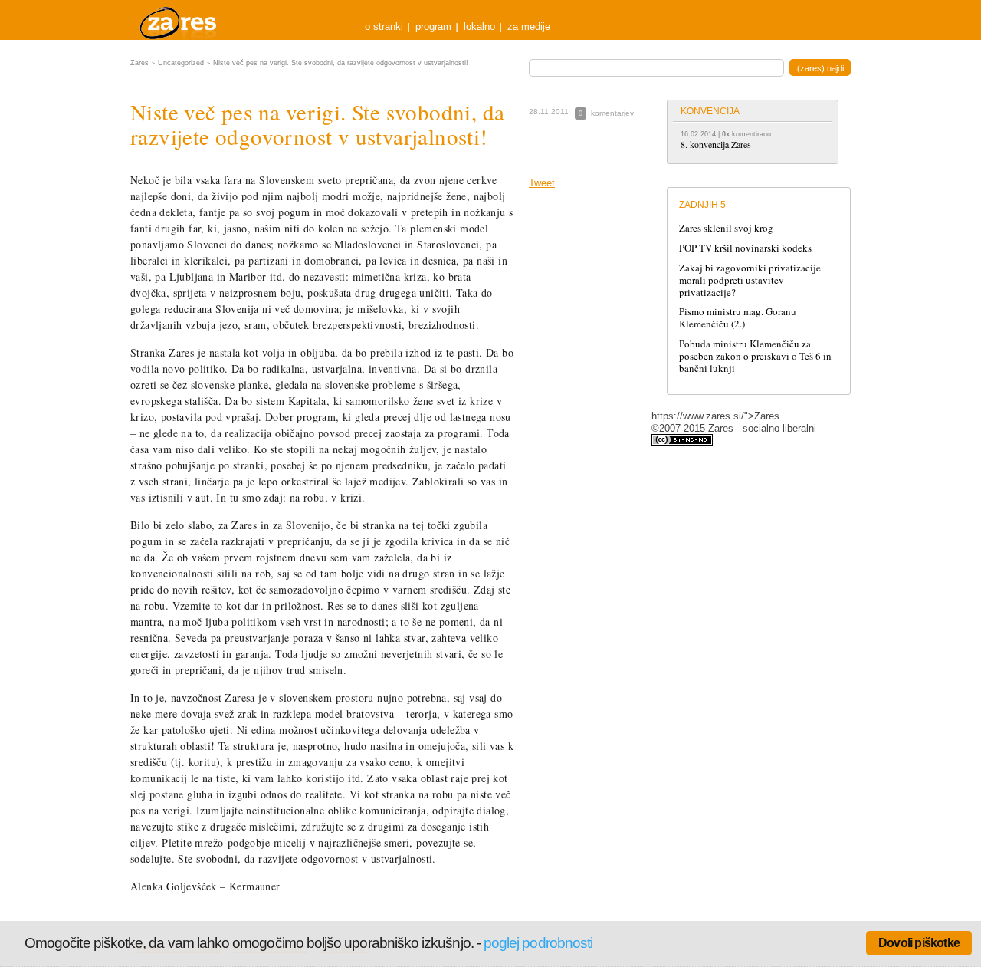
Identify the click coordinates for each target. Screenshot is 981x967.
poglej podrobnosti (538, 943)
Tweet (542, 183)
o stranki (384, 26)
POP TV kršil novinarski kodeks (745, 248)
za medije (528, 26)
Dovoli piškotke (919, 942)
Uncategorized (181, 63)
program (433, 26)
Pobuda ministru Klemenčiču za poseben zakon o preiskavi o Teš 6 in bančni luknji (755, 356)
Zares (179, 20)
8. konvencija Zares (716, 144)
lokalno (479, 26)
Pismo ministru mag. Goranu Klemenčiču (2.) (737, 317)
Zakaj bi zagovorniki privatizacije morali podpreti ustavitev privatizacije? (750, 280)
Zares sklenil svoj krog (726, 228)
